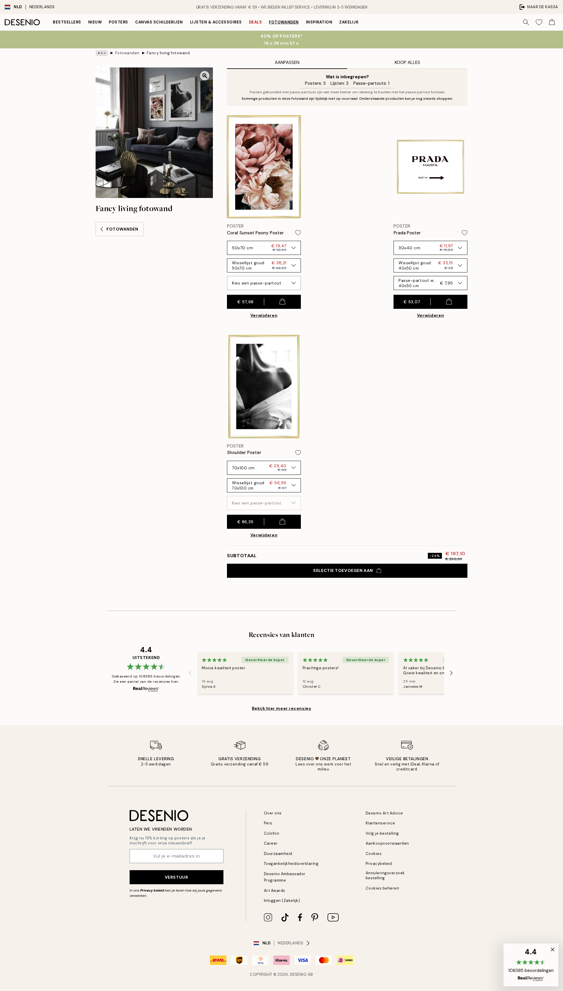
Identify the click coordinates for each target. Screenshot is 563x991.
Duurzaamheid (278, 853)
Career (271, 843)
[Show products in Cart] (551, 22)
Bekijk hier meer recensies (281, 708)
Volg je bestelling (382, 833)
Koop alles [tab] (407, 62)
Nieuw (95, 22)
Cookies (374, 853)
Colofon (271, 833)
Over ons (273, 813)
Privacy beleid (152, 890)
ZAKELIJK (349, 22)
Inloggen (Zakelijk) (282, 900)
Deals (255, 22)
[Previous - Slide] (190, 672)
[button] (530, 964)
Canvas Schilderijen (159, 22)
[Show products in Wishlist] (539, 22)
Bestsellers (67, 22)
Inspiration (319, 22)
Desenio (298, 974)
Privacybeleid (379, 863)
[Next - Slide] (451, 672)
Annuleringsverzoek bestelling (385, 875)
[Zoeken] (526, 22)
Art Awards (274, 890)
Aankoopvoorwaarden (387, 843)
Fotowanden (284, 22)
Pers (268, 823)
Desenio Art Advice (384, 813)
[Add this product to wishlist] (298, 232)
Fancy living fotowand (168, 52)
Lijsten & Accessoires (216, 22)
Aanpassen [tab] (287, 62)
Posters (118, 22)
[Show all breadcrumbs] (102, 53)
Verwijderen (263, 315)
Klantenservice (380, 823)
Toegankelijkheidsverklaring (291, 863)
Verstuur (176, 877)
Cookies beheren (382, 888)
